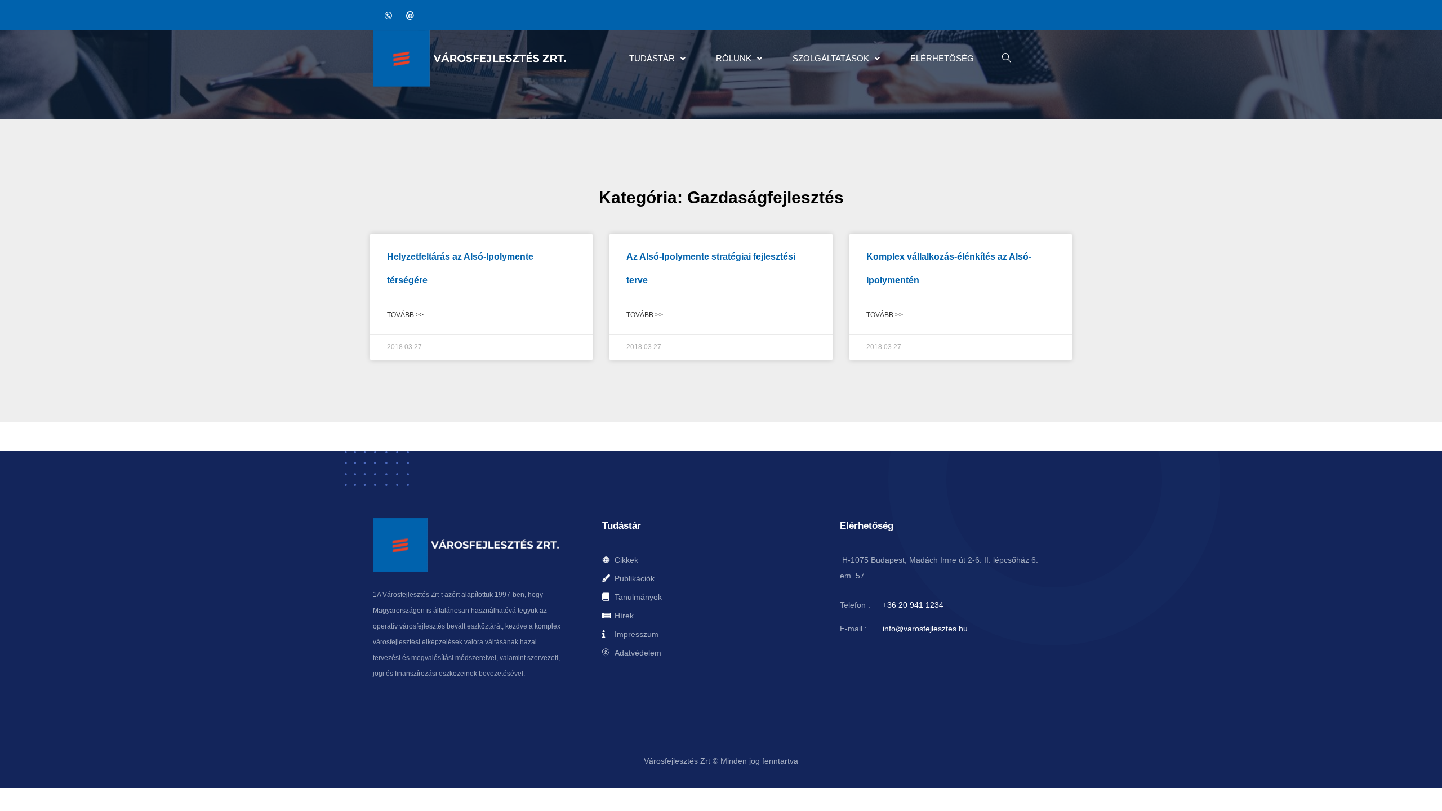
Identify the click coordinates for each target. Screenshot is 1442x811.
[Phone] (388, 15)
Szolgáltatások (831, 58)
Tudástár (652, 58)
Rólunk (733, 58)
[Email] (409, 15)
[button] (657, 58)
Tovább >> (405, 315)
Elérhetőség (942, 58)
